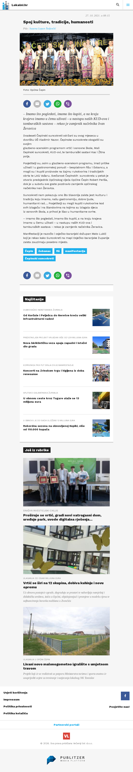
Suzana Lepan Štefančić (42, 28)
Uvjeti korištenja (15, 692)
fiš (58, 251)
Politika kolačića (15, 713)
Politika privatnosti (17, 706)
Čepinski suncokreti (39, 258)
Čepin (29, 251)
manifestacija (75, 251)
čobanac (44, 251)
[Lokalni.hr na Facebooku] (125, 696)
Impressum (11, 699)
